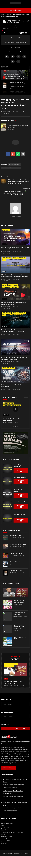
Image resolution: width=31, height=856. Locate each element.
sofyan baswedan (8, 666)
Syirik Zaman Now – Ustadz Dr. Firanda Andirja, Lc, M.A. (13, 385)
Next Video (26, 188)
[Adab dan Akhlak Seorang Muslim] (7, 604)
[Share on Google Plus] (13, 154)
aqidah (14, 257)
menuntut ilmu (13, 664)
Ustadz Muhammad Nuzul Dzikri (12, 405)
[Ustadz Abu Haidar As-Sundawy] (3, 127)
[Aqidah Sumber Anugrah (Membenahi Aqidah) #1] (4, 85)
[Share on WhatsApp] (18, 154)
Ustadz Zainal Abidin (20, 477)
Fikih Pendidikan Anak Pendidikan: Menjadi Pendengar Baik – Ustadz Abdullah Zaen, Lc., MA (18, 181)
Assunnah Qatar (21, 257)
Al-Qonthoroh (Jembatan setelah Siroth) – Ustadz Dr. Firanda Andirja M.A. (14, 358)
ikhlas (3, 259)
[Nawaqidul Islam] (5, 537)
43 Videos (24, 67)
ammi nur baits (6, 230)
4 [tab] (17, 426)
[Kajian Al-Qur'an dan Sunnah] (15, 10)
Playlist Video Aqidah (16, 553)
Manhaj (6, 664)
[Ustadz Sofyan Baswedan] (7, 468)
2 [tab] (13, 426)
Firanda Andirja (11, 367)
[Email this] (23, 154)
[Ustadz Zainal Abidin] (7, 481)
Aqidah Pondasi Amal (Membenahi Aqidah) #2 (17, 92)
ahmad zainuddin (6, 257)
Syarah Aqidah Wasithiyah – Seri (19, 626)
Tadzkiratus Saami (8, 403)
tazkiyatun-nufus (13, 285)
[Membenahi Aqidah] (5, 573)
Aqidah (9, 14)
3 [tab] (15, 426)
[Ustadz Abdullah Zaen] (7, 505)
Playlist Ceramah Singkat (18, 544)
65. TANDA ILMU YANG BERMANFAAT (11, 419)
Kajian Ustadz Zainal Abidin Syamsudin (20, 638)
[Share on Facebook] (8, 154)
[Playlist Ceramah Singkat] (5, 546)
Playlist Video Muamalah (17, 562)
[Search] (29, 10)
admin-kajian (15, 86)
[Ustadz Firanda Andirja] (7, 493)
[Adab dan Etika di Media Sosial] (7, 616)
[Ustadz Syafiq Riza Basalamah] (7, 518)
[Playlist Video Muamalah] (5, 564)
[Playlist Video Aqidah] (5, 555)
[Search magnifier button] (24, 728)
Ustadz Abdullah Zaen (20, 502)
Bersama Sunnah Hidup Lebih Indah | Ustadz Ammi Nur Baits (15, 248)
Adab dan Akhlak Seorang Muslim (19, 601)
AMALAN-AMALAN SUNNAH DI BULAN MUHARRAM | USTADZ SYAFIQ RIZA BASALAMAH (15, 6)
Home (2, 14)
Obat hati (4, 285)
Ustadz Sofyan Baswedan (18, 465)
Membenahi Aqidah (14, 164)
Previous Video (6, 177)
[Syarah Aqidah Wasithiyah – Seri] (7, 629)
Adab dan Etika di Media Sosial (19, 613)
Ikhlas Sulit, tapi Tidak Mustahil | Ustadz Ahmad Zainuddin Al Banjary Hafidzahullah (14, 275)
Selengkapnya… (8, 768)
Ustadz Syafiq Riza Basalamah (19, 515)
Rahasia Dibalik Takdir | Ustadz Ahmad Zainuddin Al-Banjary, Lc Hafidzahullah (13, 330)
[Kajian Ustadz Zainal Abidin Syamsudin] (7, 641)
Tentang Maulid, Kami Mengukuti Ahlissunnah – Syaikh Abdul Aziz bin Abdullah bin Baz (13, 193)
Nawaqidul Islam (15, 535)
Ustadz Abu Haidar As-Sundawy (18, 125)
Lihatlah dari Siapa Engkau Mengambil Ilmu (13, 682)
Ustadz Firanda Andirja (18, 490)
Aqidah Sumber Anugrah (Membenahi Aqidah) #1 (17, 83)
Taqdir (4, 314)
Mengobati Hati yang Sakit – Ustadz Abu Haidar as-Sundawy (14, 303)
